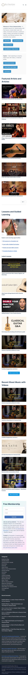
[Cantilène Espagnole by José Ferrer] (14, 361)
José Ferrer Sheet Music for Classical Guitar (11, 420)
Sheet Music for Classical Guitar (9, 586)
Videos (3, 590)
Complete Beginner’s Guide (10, 251)
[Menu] (25, 4)
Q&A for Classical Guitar (7, 581)
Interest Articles (5, 570)
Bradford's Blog (5, 559)
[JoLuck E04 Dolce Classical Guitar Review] (14, 151)
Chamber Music (5, 560)
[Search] (23, 4)
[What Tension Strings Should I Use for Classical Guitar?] (14, 285)
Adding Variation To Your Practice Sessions (11, 313)
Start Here (7, 40)
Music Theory (5, 580)
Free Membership (18, 40)
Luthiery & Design (6, 575)
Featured (4, 565)
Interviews (4, 572)
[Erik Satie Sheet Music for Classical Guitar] (14, 447)
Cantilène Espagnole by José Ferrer (9, 368)
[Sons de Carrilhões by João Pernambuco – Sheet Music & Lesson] (14, 481)
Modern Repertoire (6, 577)
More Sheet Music (14, 494)
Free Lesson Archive (9, 63)
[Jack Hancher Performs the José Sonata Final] (14, 91)
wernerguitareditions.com (20, 667)
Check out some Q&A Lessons (10, 247)
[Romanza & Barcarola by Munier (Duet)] (14, 464)
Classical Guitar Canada (7, 562)
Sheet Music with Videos (10, 67)
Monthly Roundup (6, 578)
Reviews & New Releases (7, 585)
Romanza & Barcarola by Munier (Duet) (10, 471)
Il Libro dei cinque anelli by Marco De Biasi (11, 177)
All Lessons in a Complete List (10, 241)
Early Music (4, 564)
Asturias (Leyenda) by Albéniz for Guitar (11, 350)
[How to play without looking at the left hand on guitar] (14, 324)
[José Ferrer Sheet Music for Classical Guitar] (14, 412)
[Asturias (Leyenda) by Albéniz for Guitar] (14, 342)
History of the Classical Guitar (9, 568)
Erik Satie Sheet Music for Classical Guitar (11, 454)
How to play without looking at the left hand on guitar (13, 331)
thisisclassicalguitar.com (7, 667)
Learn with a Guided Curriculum (11, 244)
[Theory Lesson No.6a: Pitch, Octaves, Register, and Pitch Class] (14, 265)
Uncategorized (5, 588)
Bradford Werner (6, 599)
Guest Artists (5, 567)
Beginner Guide (8, 44)
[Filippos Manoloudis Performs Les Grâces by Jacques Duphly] (14, 130)
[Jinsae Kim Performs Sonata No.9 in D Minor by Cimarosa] (14, 110)
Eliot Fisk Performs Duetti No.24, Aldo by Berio (12, 195)
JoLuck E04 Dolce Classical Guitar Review (11, 158)
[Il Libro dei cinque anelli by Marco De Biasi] (14, 169)
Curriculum (7, 71)
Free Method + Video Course (11, 49)
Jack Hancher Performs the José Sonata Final (12, 99)
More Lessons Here (13, 373)
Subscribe (14, 517)
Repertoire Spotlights (7, 583)
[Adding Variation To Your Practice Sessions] (14, 305)
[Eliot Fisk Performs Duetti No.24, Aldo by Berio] (14, 188)
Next (23, 201)
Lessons (4, 573)
